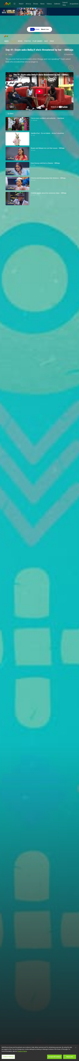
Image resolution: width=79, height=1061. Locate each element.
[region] (39, 1052)
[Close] (75, 1047)
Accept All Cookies (54, 1057)
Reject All (69, 1057)
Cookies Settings (8, 1057)
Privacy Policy (22, 1051)
